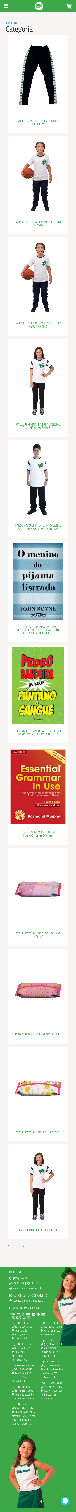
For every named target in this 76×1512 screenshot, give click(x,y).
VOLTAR (12, 23)
